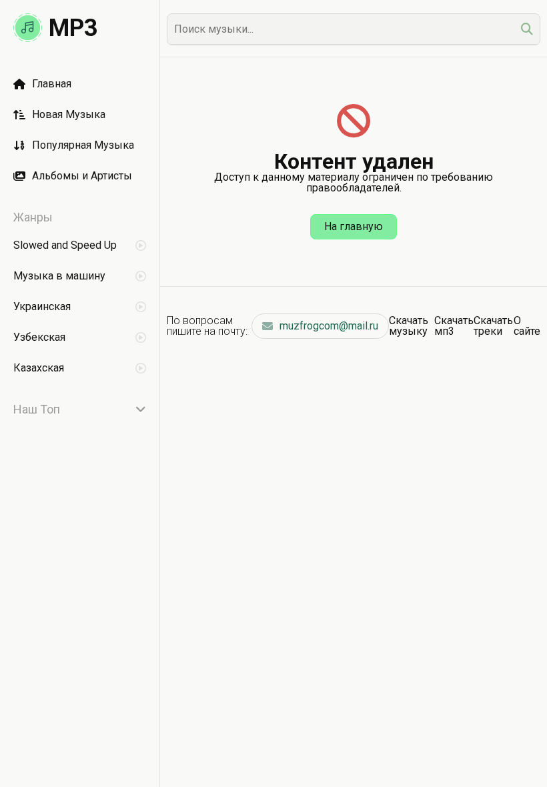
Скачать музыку (408, 325)
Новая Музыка (68, 114)
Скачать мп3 (454, 325)
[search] (527, 29)
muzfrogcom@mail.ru (329, 325)
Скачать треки (493, 325)
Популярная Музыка (83, 145)
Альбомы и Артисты (82, 175)
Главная (51, 83)
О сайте (527, 325)
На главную (353, 226)
